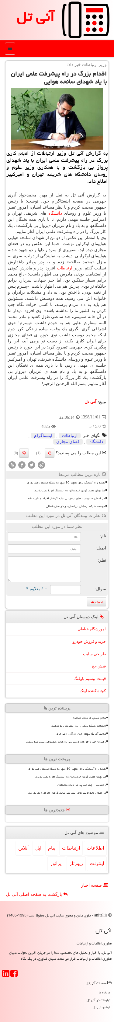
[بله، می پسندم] (49, 453)
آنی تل (36, 16)
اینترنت (97, 863)
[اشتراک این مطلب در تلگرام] (41, 464)
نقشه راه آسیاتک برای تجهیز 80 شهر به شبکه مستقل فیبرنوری (66, 483)
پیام (51, 848)
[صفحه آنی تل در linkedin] (5, 975)
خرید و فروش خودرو (89, 641)
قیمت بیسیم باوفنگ (90, 678)
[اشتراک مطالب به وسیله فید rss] (12, 464)
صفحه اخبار (92, 885)
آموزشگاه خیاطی (92, 629)
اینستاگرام (43, 435)
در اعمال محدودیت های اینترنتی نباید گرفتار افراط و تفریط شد (66, 498)
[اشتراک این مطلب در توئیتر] (31, 464)
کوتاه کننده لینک (93, 690)
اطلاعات (95, 848)
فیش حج (99, 666)
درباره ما (104, 992)
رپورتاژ (76, 863)
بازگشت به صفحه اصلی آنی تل (34, 894)
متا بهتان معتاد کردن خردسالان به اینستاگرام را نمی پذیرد (69, 490)
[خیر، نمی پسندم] (24, 453)
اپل (38, 848)
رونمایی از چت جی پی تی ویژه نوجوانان (81, 785)
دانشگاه (55, 213)
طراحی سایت (94, 654)
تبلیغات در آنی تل (98, 1000)
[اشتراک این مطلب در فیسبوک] (22, 464)
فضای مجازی (68, 441)
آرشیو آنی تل (101, 1007)
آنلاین (23, 848)
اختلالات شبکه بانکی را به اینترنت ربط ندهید (78, 726)
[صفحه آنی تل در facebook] (14, 975)
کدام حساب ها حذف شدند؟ (89, 718)
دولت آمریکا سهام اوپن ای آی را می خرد (81, 734)
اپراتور (56, 863)
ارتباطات (64, 268)
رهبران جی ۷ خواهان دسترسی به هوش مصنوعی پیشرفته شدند (66, 742)
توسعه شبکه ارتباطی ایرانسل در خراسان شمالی (75, 506)
